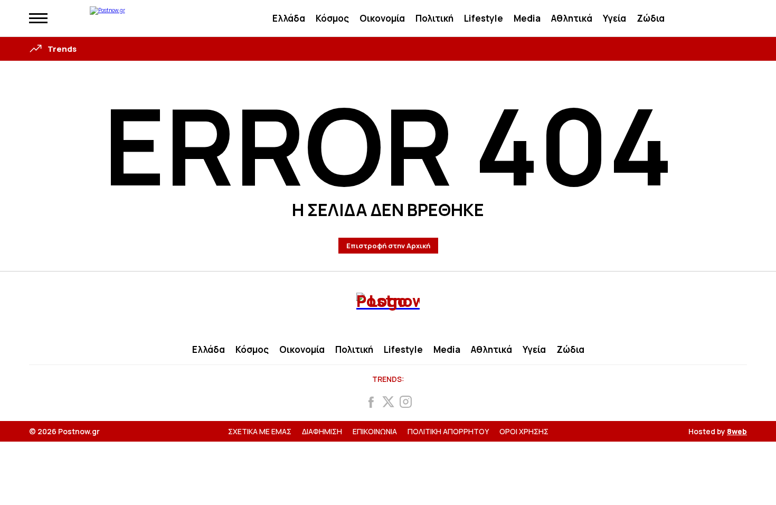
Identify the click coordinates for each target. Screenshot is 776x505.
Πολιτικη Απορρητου (448, 431)
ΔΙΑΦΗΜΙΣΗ (322, 431)
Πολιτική (434, 18)
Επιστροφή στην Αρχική (388, 245)
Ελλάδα (288, 18)
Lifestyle (483, 18)
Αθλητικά (571, 18)
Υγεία (614, 18)
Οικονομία (382, 18)
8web (737, 431)
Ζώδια (651, 18)
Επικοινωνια (375, 431)
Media (527, 18)
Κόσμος (332, 18)
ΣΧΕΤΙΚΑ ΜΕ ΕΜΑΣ (259, 431)
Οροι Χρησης (523, 431)
